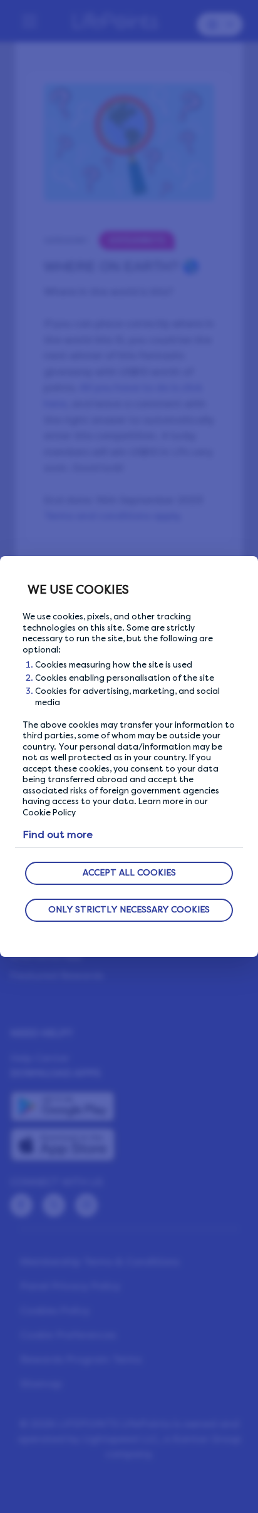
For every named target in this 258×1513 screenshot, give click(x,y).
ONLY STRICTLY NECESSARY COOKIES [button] (129, 909)
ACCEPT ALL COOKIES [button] (129, 872)
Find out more (58, 834)
